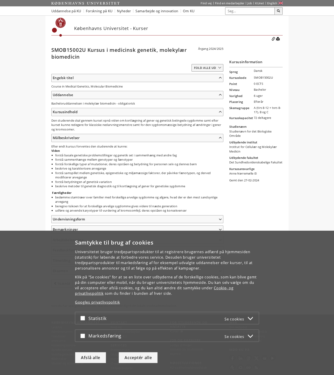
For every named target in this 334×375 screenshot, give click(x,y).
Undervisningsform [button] (69, 219)
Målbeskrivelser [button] (66, 137)
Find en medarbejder (229, 3)
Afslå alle (90, 357)
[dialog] (167, 303)
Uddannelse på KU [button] (66, 11)
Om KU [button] (189, 11)
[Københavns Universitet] (85, 3)
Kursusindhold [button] (65, 112)
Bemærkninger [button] (65, 229)
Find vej (206, 3)
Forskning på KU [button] (99, 11)
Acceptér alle (138, 357)
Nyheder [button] (124, 11)
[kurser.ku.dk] (59, 27)
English (272, 3)
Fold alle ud (205, 68)
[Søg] (278, 11)
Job (249, 3)
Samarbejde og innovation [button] (156, 11)
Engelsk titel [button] (63, 77)
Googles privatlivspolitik (97, 302)
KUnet (259, 3)
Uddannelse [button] (63, 94)
